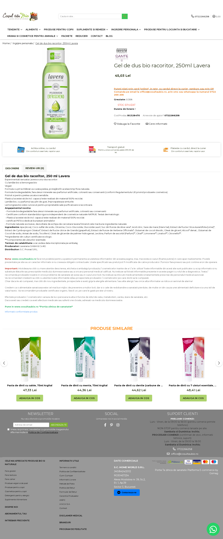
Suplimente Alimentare (16, 499)
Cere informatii (157, 123)
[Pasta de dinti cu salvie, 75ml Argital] (29, 359)
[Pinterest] (111, 425)
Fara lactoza (10, 475)
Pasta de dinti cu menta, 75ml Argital (84, 385)
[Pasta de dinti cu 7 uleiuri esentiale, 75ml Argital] (193, 359)
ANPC (62, 500)
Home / (7, 43)
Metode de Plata (66, 483)
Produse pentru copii (14, 487)
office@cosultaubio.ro (184, 453)
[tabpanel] (55, 93)
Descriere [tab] (12, 168)
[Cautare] (125, 16)
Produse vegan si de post (16, 483)
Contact (63, 508)
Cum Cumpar (66, 475)
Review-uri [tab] (34, 168)
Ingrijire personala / (24, 43)
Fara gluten (10, 471)
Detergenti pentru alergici (17, 495)
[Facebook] (105, 425)
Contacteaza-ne (129, 492)
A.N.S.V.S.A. (64, 504)
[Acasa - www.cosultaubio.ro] (22, 16)
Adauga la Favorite (128, 123)
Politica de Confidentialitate (43, 432)
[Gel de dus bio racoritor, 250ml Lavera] (55, 93)
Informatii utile (69, 461)
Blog (109, 36)
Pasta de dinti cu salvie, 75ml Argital (29, 385)
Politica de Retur (67, 488)
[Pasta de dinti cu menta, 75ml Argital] (84, 359)
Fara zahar (10, 479)
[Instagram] (118, 425)
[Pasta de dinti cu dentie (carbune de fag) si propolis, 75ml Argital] (138, 359)
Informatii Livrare (67, 479)
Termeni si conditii (67, 467)
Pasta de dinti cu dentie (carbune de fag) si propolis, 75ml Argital (138, 385)
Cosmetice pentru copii (16, 491)
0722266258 (184, 449)
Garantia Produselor (69, 496)
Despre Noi (11, 507)
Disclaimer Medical (70, 515)
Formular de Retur (68, 492)
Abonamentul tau (16, 513)
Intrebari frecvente (17, 520)
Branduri (65, 522)
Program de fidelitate (73, 529)
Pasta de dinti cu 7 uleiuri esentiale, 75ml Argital (193, 385)
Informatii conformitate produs (21, 311)
